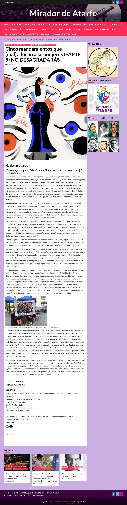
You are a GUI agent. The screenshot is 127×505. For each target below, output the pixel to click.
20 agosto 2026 (10, 481)
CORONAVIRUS (53, 493)
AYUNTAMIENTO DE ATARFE (35, 24)
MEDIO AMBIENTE (11, 493)
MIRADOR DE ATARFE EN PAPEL (64, 34)
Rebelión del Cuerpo (65, 249)
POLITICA (35, 44)
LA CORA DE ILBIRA (79, 24)
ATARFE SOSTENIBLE (108, 29)
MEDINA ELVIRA (32, 29)
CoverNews (74, 502)
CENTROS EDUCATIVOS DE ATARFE (68, 29)
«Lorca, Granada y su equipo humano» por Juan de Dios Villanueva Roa (16, 476)
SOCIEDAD (42, 44)
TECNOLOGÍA (38, 495)
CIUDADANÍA (45, 34)
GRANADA (9, 468)
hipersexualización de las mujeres (32, 194)
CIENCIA (36, 466)
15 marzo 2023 (11, 64)
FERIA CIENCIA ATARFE (12, 34)
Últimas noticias (51, 44)
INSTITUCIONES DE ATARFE (59, 24)
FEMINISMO (114, 24)
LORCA (15, 468)
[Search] (122, 24)
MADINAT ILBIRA (46, 29)
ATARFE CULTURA (91, 29)
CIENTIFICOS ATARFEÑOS (13, 29)
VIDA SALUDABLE (48, 468)
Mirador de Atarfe (63, 13)
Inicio (19, 2)
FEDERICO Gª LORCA (20, 466)
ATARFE (7, 24)
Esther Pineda (65, 273)
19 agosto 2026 (66, 478)
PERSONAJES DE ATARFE (98, 24)
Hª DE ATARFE (17, 24)
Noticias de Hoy (27, 44)
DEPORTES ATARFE (30, 34)
